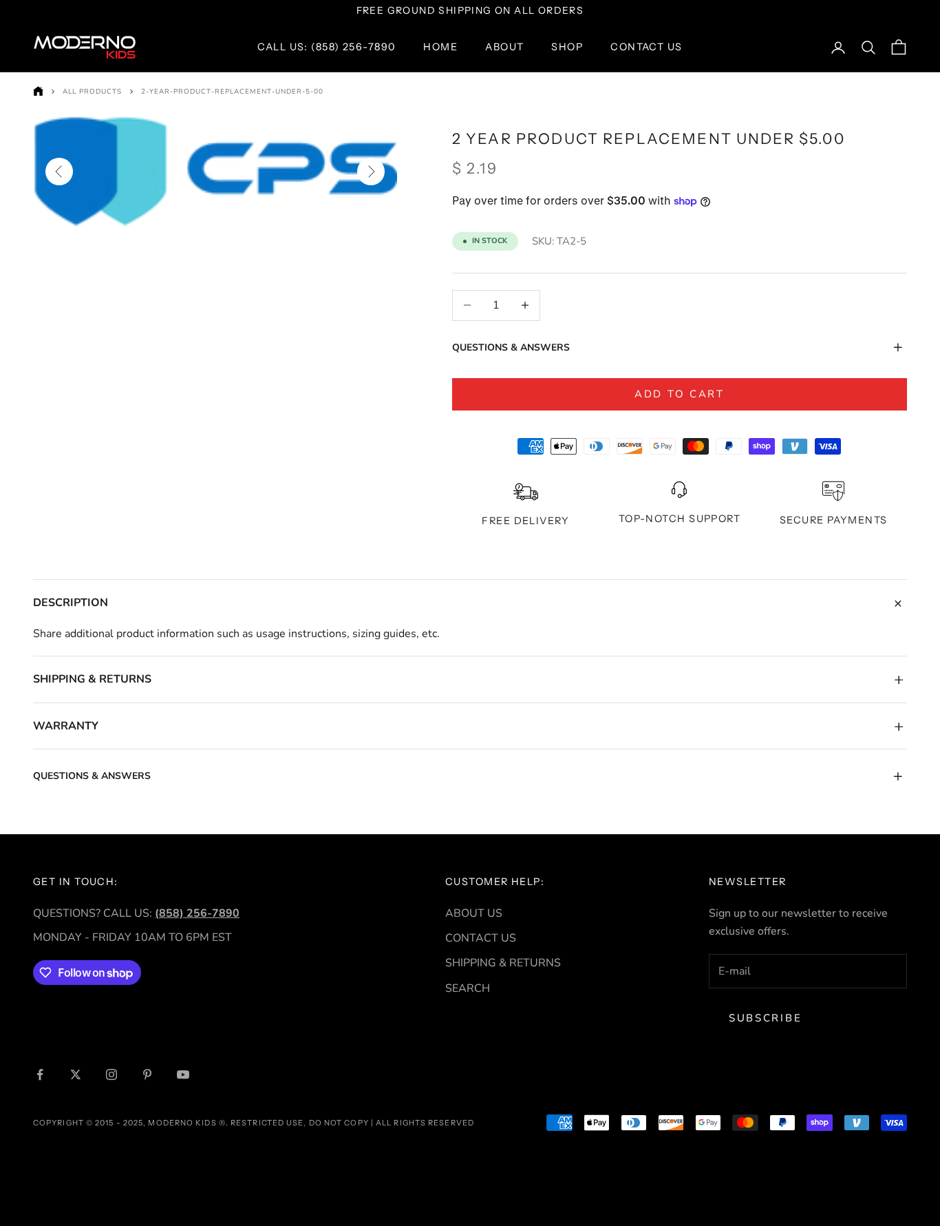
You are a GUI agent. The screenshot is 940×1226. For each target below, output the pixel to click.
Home (440, 47)
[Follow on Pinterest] (147, 1074)
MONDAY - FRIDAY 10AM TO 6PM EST (132, 937)
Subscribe (765, 1018)
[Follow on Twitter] (76, 1074)
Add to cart (679, 394)
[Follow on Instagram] (111, 1074)
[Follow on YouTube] (183, 1074)
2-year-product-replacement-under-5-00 (232, 91)
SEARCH (467, 988)
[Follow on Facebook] (40, 1074)
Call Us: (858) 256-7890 (326, 47)
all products (92, 91)
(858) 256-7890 (197, 913)
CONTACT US (480, 938)
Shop (567, 47)
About (504, 47)
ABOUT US (473, 913)
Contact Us (646, 47)
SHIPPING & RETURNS (503, 962)
